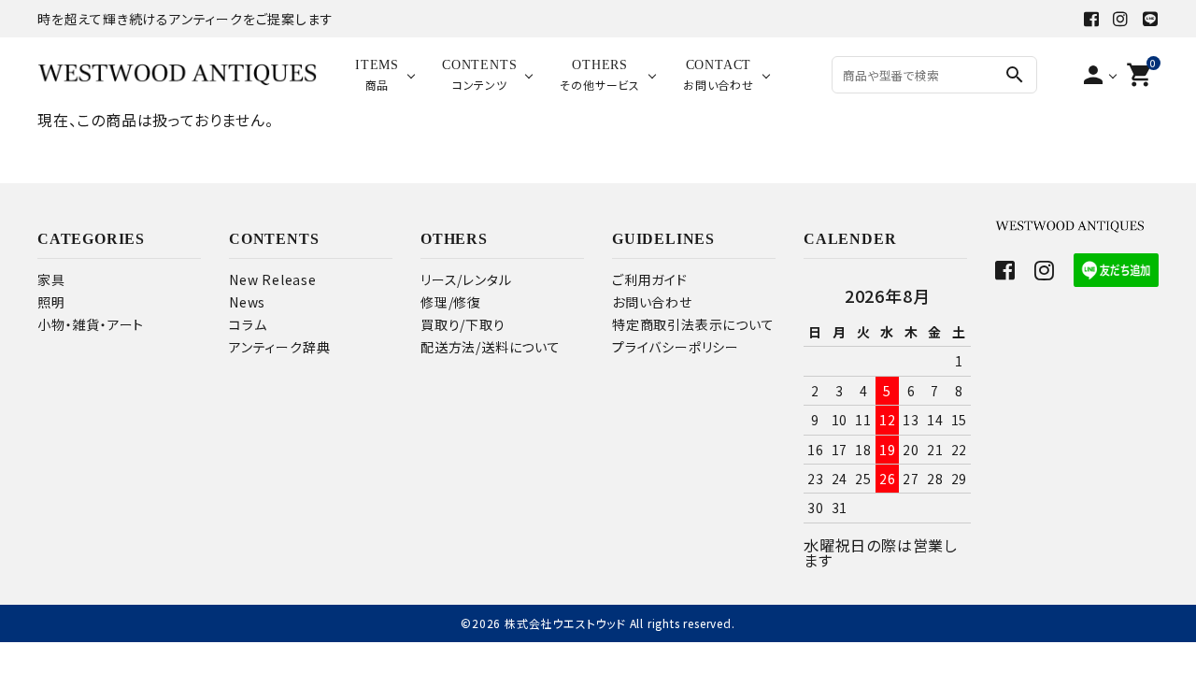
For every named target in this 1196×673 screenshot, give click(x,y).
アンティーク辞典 (279, 346)
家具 (51, 279)
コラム (247, 324)
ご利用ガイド (650, 279)
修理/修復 (450, 302)
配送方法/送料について (490, 346)
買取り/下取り (462, 324)
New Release (273, 279)
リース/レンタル (465, 279)
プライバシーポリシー (675, 346)
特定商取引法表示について (693, 324)
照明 (51, 302)
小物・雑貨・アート (90, 324)
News (247, 302)
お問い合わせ (652, 302)
